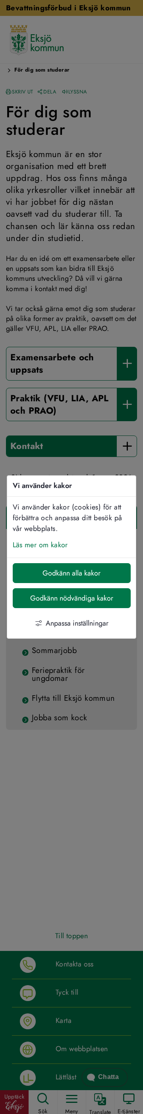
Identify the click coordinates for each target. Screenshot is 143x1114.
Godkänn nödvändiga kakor (71, 598)
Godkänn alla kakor (71, 573)
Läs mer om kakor (40, 545)
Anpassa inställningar (77, 623)
